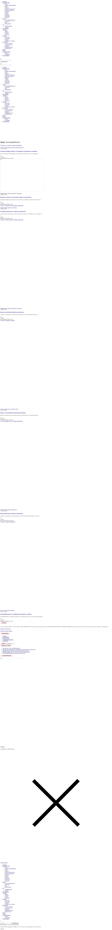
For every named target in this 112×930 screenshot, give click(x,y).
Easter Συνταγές (8, 48)
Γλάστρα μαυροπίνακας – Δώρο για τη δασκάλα (13, 211)
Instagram (6, 631)
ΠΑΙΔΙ (4, 18)
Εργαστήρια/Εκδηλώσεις (10, 20)
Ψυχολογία (7, 21)
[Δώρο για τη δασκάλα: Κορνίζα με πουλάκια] (0, 316)
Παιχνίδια (7, 34)
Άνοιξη (6, 12)
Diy (3, 24)
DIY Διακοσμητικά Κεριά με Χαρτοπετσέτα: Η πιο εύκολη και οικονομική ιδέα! (19, 649)
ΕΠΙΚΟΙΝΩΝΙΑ (6, 637)
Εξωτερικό (7, 37)
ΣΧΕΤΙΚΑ (5, 636)
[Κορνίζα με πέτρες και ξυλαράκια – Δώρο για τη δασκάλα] (22, 191)
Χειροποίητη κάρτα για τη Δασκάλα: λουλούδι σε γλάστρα (15, 614)
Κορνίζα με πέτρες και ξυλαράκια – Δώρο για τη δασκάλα (15, 197)
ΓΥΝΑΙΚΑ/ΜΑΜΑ (6, 51)
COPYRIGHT (5, 641)
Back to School (8, 23)
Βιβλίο (6, 31)
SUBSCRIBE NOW (15, 923)
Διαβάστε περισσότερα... (5, 628)
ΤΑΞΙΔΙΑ (5, 36)
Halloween (7, 11)
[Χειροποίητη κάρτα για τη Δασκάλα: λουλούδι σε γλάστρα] (0, 618)
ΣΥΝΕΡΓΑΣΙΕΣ (6, 638)
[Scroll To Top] (0, 921)
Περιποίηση (7, 54)
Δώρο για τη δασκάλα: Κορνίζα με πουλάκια (12, 312)
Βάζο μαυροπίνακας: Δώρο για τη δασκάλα (11, 513)
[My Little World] (3, 61)
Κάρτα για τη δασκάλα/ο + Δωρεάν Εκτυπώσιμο (13, 412)
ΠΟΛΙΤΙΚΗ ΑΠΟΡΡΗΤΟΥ (8, 639)
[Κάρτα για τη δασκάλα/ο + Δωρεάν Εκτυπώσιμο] (0, 417)
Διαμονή (7, 39)
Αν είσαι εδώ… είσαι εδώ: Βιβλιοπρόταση (11, 648)
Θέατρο (6, 33)
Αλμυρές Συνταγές (9, 43)
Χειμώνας (7, 17)
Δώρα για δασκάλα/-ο (9, 10)
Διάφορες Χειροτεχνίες (10, 9)
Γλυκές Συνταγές (8, 44)
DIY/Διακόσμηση (8, 26)
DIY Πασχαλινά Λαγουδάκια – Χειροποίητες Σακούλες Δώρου (16, 650)
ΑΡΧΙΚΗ (4, 1)
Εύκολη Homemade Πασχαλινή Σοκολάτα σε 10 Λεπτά (14, 653)
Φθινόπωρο (7, 16)
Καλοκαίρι (7, 15)
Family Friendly (4, 50)
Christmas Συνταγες (9, 47)
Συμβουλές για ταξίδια (10, 40)
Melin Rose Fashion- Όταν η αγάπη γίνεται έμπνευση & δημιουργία (16, 651)
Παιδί (17, 409)
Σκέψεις (6, 53)
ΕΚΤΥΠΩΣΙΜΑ (6, 55)
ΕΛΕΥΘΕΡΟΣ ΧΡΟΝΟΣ (5, 29)
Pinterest (10, 631)
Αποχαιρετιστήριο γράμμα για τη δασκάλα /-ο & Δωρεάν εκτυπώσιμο (18, 151)
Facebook (2, 631)
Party (6, 4)
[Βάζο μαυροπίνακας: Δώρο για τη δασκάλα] (0, 518)
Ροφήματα (7, 45)
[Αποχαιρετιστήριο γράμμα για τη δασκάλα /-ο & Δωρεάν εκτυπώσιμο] (11, 145)
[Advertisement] (56, 131)
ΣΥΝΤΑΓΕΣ (5, 42)
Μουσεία (7, 32)
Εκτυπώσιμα (16, 147)
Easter (6, 6)
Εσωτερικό (7, 38)
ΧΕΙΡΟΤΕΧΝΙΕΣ (6, 2)
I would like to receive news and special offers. (10, 924)
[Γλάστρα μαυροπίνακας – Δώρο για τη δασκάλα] (11, 205)
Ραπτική (7, 27)
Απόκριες (7, 7)
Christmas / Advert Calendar (10, 5)
